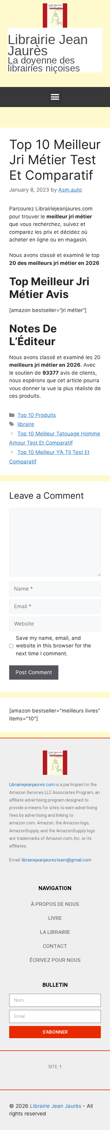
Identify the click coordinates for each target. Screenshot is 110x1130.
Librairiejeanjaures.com (32, 784)
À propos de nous (55, 904)
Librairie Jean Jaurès (56, 1106)
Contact (55, 946)
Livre (55, 918)
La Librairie (55, 932)
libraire (25, 424)
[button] (55, 97)
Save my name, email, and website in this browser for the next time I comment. (53, 646)
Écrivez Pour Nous (55, 960)
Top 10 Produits (36, 415)
